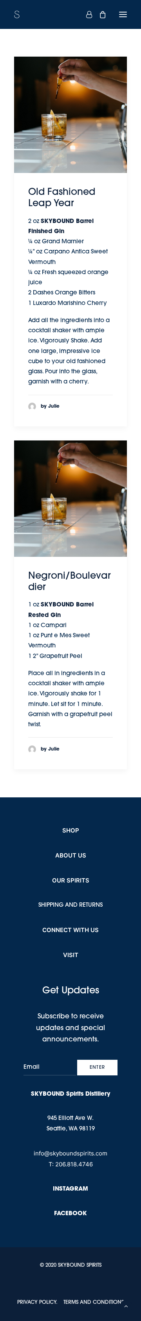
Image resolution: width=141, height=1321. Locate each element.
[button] (123, 14)
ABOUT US (70, 855)
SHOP (70, 830)
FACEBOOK (70, 1214)
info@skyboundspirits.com (70, 1153)
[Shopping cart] (99, 14)
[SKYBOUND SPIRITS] (70, 14)
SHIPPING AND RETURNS (70, 905)
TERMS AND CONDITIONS (93, 1302)
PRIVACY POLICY (36, 1302)
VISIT (70, 955)
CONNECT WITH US (70, 930)
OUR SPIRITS (70, 880)
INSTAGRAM (70, 1189)
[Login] (85, 14)
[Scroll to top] (126, 1306)
